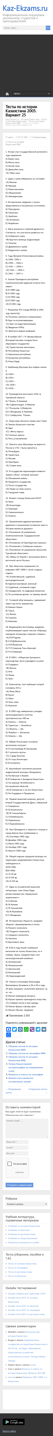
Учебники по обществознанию (22, 1238)
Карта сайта (9, 1431)
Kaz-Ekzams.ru (25, 8)
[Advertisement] (26, 62)
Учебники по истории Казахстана (24, 1226)
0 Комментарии (39, 137)
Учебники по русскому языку (21, 1234)
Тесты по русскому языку (20, 1272)
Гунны (33, 1365)
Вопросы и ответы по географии (26, 1074)
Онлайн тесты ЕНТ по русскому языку (26, 1314)
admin (10, 137)
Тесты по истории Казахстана (22, 1263)
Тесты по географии (18, 1268)
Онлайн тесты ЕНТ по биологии (23, 1306)
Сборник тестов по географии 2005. (27, 1053)
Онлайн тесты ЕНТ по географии (24, 1310)
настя (10, 1377)
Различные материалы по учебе (23, 1242)
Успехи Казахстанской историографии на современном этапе (26, 1067)
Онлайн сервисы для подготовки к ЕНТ (27, 1293)
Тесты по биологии (17, 1276)
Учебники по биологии (19, 1230)
